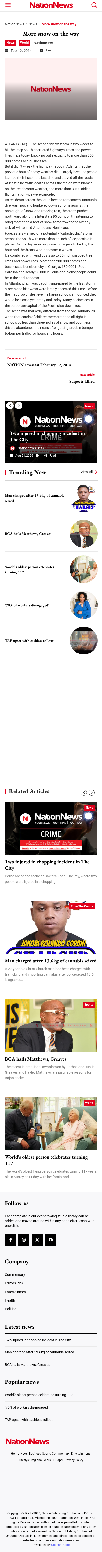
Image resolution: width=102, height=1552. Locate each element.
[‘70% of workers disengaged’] (84, 605)
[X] (23, 127)
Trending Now (27, 472)
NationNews (14, 24)
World (24, 43)
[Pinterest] (35, 127)
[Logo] (51, 5)
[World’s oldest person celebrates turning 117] (84, 569)
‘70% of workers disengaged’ (27, 605)
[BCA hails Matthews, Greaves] (84, 534)
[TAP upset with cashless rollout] (84, 640)
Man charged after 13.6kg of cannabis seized (51, 961)
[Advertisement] (51, 714)
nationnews (43, 43)
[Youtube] (50, 1239)
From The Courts (82, 906)
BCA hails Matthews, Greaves (28, 533)
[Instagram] (23, 1239)
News (32, 24)
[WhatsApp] (47, 127)
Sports (88, 1004)
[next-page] (18, 405)
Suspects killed (82, 381)
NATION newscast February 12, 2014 (39, 364)
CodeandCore (60, 1545)
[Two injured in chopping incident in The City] (51, 828)
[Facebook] (10, 127)
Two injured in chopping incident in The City (47, 436)
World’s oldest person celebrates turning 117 (46, 1160)
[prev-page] (10, 405)
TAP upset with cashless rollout (29, 640)
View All (87, 472)
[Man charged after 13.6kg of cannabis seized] (84, 498)
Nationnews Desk (30, 448)
